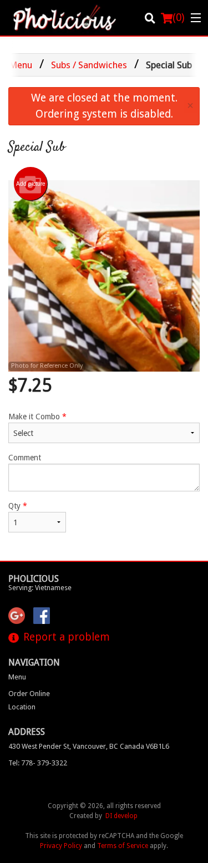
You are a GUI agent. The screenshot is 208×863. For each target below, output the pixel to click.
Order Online (29, 693)
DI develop (121, 816)
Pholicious (33, 578)
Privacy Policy (61, 846)
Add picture (30, 183)
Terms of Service (122, 846)
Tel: (37, 763)
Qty (17, 505)
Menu (17, 677)
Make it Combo (37, 416)
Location (21, 707)
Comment (24, 457)
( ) (179, 17)
